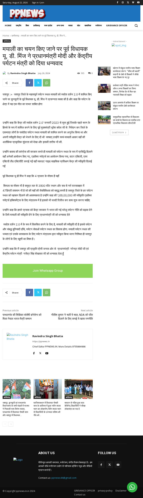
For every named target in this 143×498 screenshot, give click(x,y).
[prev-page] (5, 424)
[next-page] (11, 424)
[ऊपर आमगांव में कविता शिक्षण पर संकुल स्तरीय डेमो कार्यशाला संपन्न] (104, 105)
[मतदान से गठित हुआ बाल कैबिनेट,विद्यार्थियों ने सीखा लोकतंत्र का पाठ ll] (79, 389)
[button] (136, 25)
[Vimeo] (133, 3)
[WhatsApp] (46, 82)
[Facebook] (117, 3)
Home (6, 35)
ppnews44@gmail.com (64, 477)
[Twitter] (128, 3)
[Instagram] (123, 3)
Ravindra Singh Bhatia (23, 73)
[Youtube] (138, 3)
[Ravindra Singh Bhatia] (5, 73)
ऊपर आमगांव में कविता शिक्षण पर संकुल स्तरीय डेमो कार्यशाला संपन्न (126, 105)
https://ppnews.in (41, 341)
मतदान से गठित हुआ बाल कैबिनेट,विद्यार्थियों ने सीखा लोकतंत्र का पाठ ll (75, 405)
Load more (118, 132)
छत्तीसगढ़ (15, 35)
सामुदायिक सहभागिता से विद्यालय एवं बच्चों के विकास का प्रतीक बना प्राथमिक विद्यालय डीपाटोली (126, 120)
